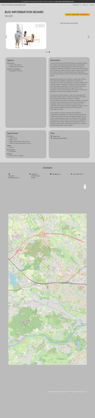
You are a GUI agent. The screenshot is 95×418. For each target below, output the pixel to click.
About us (85, 5)
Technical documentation (59, 138)
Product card (56, 136)
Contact (92, 5)
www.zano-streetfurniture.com (64, 1)
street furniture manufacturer (13, 5)
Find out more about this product (77, 14)
